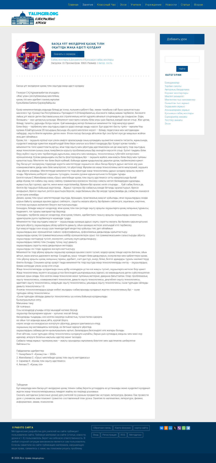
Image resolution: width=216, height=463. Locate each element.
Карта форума (123, 427)
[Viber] (179, 428)
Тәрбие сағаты (173, 86)
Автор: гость (105, 63)
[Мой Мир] (170, 428)
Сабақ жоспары (60, 59)
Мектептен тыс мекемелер (180, 99)
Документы (76, 59)
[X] (175, 428)
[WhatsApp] (184, 428)
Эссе (168, 123)
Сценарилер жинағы (176, 116)
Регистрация (109, 434)
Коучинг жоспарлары (176, 93)
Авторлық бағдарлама (177, 89)
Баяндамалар (172, 82)
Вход (95, 434)
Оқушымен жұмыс (175, 106)
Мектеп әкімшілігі (174, 96)
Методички (135, 434)
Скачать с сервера (64, 54)
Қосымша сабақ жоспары (99, 59)
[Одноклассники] (166, 428)
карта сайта (141, 427)
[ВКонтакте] (162, 428)
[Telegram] (188, 428)
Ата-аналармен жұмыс (177, 110)
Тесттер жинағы (174, 120)
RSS (123, 434)
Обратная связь (102, 427)
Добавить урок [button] (177, 39)
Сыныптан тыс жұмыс (177, 103)
